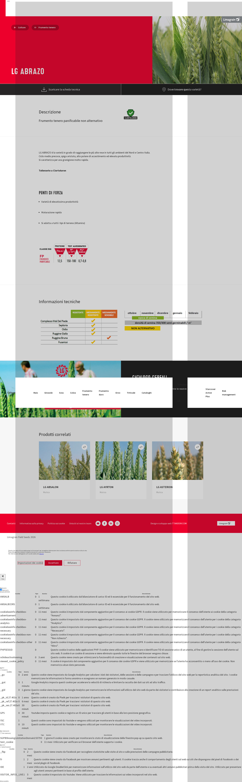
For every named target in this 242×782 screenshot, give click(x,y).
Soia (61, 392)
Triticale (131, 392)
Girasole (48, 392)
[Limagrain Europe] (232, 19)
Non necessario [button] (4, 731)
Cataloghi (147, 392)
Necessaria (5, 590)
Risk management (229, 392)
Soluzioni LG (183, 393)
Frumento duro (104, 392)
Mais (35, 392)
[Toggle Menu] (8, 1)
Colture (11, 392)
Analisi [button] (2, 668)
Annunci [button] (2, 745)
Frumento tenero (87, 392)
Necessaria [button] (3, 588)
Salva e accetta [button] (4, 781)
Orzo (117, 392)
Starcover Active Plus (211, 393)
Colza (73, 392)
